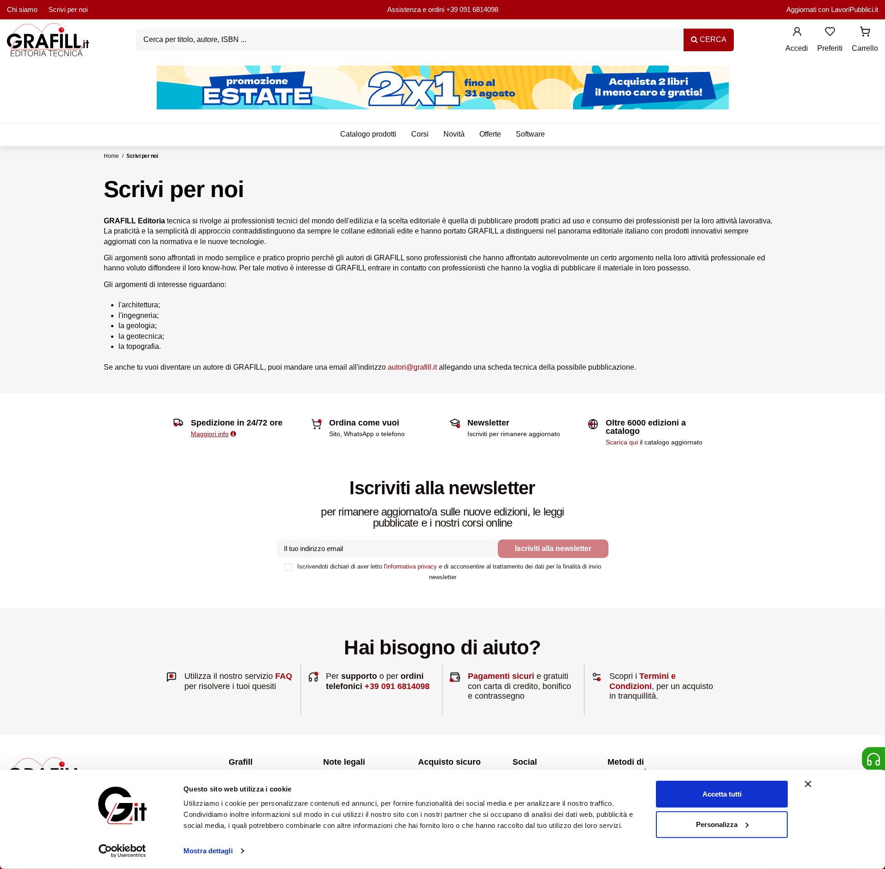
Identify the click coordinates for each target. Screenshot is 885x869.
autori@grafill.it (412, 367)
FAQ (283, 676)
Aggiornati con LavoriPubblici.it (832, 9)
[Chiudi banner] (808, 784)
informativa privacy (411, 566)
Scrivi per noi (68, 9)
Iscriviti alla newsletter (553, 548)
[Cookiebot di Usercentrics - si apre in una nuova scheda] (122, 851)
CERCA (712, 39)
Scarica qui (622, 442)
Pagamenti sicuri (501, 676)
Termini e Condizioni (642, 681)
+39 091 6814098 (472, 9)
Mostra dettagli (208, 851)
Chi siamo (22, 9)
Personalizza (717, 824)
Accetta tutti (722, 794)
